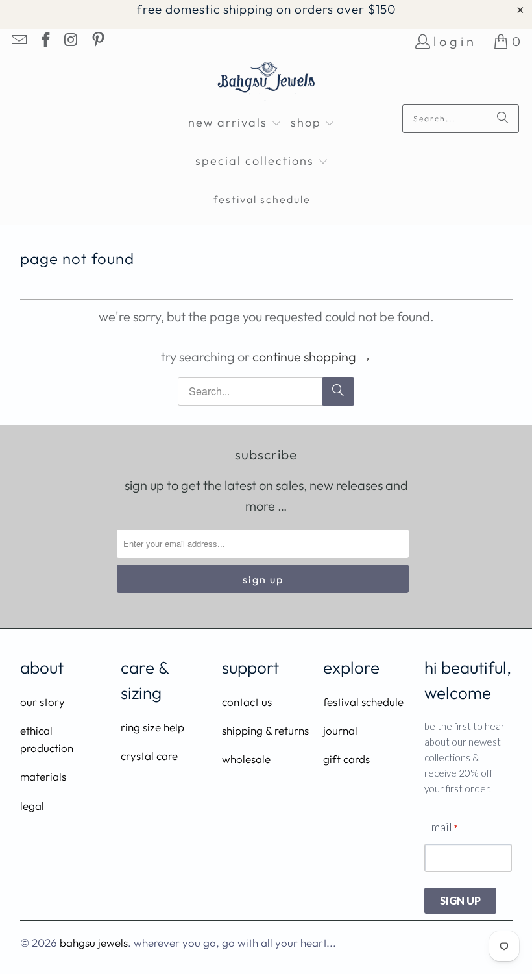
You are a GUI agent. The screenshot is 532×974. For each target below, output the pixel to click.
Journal (340, 730)
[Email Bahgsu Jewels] (18, 41)
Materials (43, 776)
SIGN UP (460, 900)
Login (455, 41)
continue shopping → (312, 356)
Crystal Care (149, 755)
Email (440, 827)
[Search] (503, 118)
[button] (235, 123)
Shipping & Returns (265, 730)
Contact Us (247, 702)
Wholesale (246, 759)
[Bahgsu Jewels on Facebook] (44, 41)
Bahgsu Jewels (94, 942)
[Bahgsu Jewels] (266, 82)
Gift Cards (346, 759)
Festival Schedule (363, 702)
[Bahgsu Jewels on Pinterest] (96, 41)
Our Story (42, 702)
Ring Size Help (152, 727)
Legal (32, 805)
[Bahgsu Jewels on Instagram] (70, 41)
